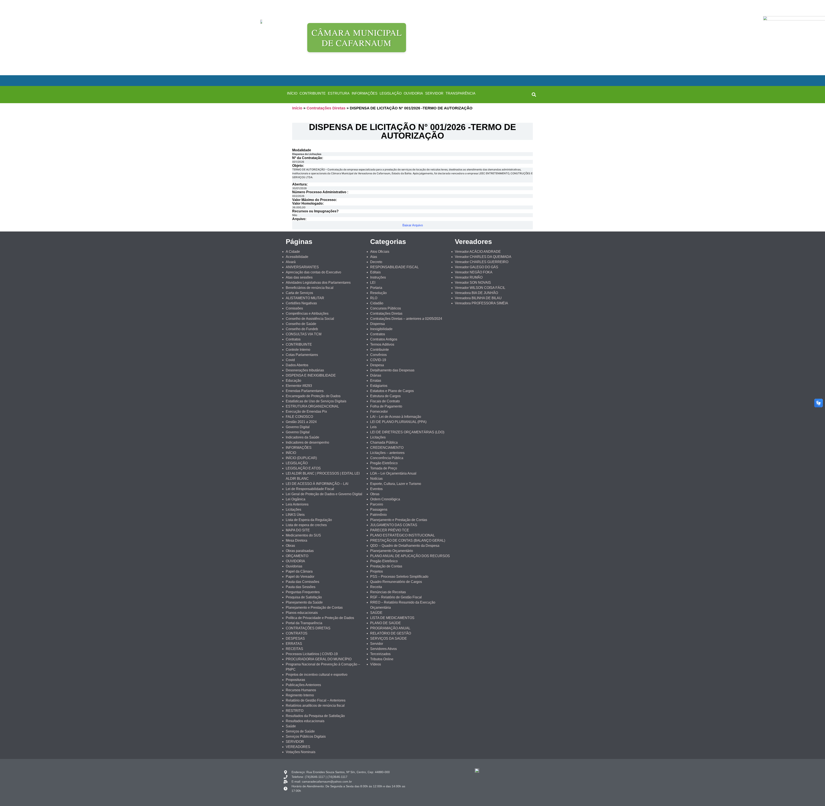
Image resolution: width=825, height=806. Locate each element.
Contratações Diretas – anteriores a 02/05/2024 (406, 318)
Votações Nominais (300, 752)
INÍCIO (292, 93)
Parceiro (376, 504)
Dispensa (377, 324)
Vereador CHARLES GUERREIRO (481, 262)
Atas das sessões (299, 277)
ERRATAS (294, 643)
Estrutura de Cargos (385, 396)
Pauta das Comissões (302, 582)
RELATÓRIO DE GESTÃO (390, 633)
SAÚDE (376, 612)
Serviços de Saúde (300, 731)
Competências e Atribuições (307, 313)
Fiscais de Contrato (385, 401)
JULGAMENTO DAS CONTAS (393, 525)
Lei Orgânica (295, 499)
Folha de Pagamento (386, 406)
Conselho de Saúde (301, 324)
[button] (534, 94)
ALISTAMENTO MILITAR (305, 298)
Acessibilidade (297, 257)
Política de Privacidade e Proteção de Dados (320, 618)
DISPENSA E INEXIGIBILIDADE (311, 375)
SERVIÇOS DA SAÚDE (388, 638)
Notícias (376, 478)
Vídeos (375, 664)
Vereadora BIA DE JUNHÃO (476, 293)
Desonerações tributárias (305, 370)
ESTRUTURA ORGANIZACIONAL (312, 406)
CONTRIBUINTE (312, 93)
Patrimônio (378, 514)
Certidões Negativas (301, 303)
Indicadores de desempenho (307, 442)
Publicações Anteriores (303, 685)
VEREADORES (298, 747)
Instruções (378, 277)
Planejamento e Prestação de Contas (314, 607)
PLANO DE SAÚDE (385, 623)
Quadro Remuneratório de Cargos (396, 582)
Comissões (294, 308)
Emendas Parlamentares (305, 391)
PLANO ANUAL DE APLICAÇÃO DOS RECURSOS (410, 556)
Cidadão (376, 303)
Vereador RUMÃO (469, 277)
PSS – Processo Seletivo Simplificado (399, 576)
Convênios (378, 355)
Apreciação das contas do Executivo (313, 272)
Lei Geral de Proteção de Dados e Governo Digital (324, 494)
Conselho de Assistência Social (310, 318)
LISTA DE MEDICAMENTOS (392, 618)
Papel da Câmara (299, 571)
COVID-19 (378, 360)
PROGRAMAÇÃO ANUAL (390, 628)
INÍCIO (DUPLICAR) (301, 458)
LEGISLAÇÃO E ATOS (303, 468)
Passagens (378, 509)
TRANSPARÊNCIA (460, 93)
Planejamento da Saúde (304, 602)
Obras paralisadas (300, 551)
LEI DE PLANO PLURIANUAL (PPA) (398, 422)
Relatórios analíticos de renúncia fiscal (315, 705)
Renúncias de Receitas (388, 592)
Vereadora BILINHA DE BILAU (478, 298)
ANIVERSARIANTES (302, 267)
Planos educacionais (302, 612)
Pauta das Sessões (300, 587)
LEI (372, 282)
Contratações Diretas (326, 108)
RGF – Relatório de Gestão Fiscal (396, 597)
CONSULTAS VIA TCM (303, 334)
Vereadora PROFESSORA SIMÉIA (481, 303)
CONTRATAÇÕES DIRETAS (308, 628)
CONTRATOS (296, 633)
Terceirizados (380, 654)
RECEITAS (294, 649)
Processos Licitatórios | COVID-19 (312, 654)
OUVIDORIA (413, 93)
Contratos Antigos (383, 339)
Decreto (376, 262)
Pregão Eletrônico (384, 463)
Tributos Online (381, 659)
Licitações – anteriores (387, 453)
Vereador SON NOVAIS (473, 282)
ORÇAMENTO (297, 556)
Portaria (376, 288)
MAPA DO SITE (298, 530)
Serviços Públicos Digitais (306, 736)
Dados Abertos (297, 365)
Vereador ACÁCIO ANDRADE (478, 251)
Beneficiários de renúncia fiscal (309, 288)
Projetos (376, 571)
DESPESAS (295, 638)
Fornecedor (379, 411)
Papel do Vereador (300, 576)
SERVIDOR (434, 93)
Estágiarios (378, 386)
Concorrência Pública (386, 458)
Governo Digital (298, 427)
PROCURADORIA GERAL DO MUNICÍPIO (318, 659)
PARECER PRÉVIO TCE (389, 530)
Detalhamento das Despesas (392, 370)
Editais (375, 272)
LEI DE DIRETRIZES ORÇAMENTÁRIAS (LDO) (407, 432)
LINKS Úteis (295, 514)
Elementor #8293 (299, 386)
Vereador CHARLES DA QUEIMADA (483, 257)
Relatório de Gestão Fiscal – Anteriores (315, 700)
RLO (373, 298)
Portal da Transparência (304, 623)
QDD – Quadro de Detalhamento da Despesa (404, 545)
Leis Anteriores (297, 504)
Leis (373, 427)
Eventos (376, 489)
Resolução (378, 293)
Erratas (375, 380)
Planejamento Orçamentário (391, 551)
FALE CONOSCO (299, 416)
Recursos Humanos (301, 690)
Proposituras (295, 680)
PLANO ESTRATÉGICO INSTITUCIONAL (402, 535)
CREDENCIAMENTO (386, 447)
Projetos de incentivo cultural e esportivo (316, 674)
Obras (290, 545)
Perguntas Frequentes (303, 592)
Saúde (291, 726)
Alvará (291, 262)
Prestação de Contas (386, 566)
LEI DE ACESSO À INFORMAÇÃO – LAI (317, 484)
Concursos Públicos (385, 308)
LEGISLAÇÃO (391, 93)
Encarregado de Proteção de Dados (313, 396)
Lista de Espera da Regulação (309, 520)
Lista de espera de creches (306, 525)
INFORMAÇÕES (364, 93)
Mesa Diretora (296, 540)
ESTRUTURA (339, 93)
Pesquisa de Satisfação (304, 597)
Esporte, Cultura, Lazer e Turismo (395, 484)
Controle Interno (298, 349)
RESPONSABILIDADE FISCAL (394, 267)
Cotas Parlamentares (302, 355)
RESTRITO (294, 711)
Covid (290, 360)
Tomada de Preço (383, 468)
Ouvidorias (294, 566)
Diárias (375, 375)
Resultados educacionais (305, 721)
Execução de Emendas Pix (306, 411)
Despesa (377, 365)
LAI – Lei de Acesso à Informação (395, 416)
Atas (373, 257)
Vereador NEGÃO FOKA (473, 272)
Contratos (293, 339)
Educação (293, 380)
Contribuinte (379, 349)
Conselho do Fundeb (302, 329)
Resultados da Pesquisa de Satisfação (315, 716)
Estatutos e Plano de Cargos (392, 391)
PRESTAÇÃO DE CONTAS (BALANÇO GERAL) (407, 540)
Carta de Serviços (299, 293)
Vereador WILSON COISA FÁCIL (480, 288)
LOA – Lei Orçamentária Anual (393, 473)
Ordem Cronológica (385, 499)
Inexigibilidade (381, 329)
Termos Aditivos (382, 344)
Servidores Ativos (383, 649)
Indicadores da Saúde (302, 437)
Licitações (293, 509)
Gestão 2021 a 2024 (301, 422)
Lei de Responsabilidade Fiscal (310, 489)
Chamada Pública (384, 442)
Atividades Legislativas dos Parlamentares (318, 282)
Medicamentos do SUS (303, 535)
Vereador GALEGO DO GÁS (476, 267)
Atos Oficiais (379, 251)
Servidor (376, 643)
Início (297, 108)
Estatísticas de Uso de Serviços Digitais (316, 401)
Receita (376, 587)
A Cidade (293, 251)
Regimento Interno (300, 695)
